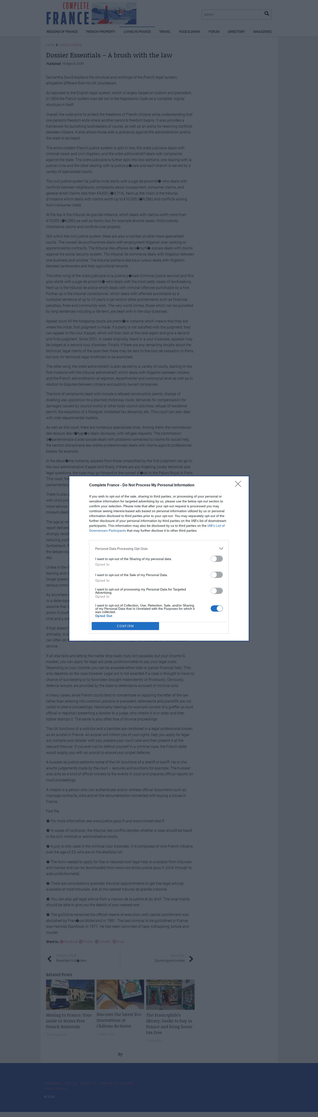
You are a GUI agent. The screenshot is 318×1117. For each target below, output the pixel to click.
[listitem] (159, 548)
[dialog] (159, 558)
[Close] (239, 485)
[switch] (217, 559)
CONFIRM (125, 626)
